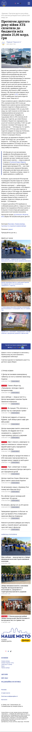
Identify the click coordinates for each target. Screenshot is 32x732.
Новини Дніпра (20, 224)
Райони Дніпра (5, 667)
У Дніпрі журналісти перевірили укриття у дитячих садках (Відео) (15, 361)
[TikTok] (20, 3)
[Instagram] (15, 3)
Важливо (5, 13)
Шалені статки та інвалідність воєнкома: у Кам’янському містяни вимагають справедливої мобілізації (15, 354)
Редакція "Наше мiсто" (14, 42)
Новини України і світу (7, 662)
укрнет (10, 229)
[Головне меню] (29, 3)
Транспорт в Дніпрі (6, 664)
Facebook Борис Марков (18, 162)
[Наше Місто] (4, 3)
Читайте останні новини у (16, 346)
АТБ (16, 94)
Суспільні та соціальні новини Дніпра (13, 226)
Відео (3, 666)
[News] (18, 3)
